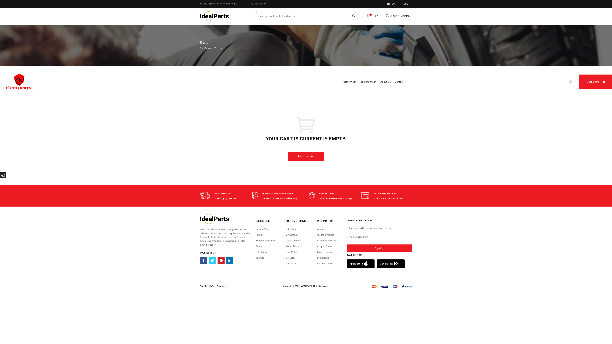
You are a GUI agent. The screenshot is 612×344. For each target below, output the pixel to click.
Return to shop (306, 156)
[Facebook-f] (203, 260)
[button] (361, 263)
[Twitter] (212, 260)
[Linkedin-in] (229, 260)
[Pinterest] (221, 260)
